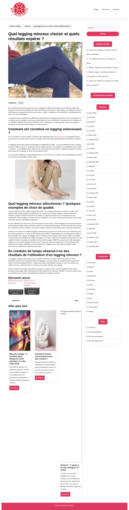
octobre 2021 (92, 197)
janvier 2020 (92, 233)
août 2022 (91, 166)
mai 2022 (91, 171)
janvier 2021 (92, 219)
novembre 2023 (93, 139)
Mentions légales (61, 505)
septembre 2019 (93, 246)
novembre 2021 (93, 193)
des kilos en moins (60, 136)
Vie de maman (93, 307)
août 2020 (91, 228)
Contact (71, 505)
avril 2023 (91, 148)
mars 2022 (91, 179)
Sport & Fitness (93, 302)
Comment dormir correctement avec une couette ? (44, 356)
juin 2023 (91, 144)
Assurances (92, 262)
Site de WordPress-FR (95, 341)
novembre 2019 (93, 237)
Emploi (90, 285)
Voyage (90, 311)
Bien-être (91, 267)
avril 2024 (91, 131)
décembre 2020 (93, 224)
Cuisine (90, 271)
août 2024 (91, 117)
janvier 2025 (92, 113)
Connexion (91, 327)
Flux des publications (95, 332)
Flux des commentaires (95, 336)
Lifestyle (96, 9)
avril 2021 (91, 206)
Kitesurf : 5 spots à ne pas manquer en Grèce (69, 467)
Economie (116, 9)
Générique (91, 289)
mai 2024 (91, 126)
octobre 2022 (92, 157)
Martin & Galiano (15, 26)
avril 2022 (91, 175)
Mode (90, 298)
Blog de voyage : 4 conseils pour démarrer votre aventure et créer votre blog (18, 359)
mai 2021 (91, 202)
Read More (15, 388)
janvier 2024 (92, 135)
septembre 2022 (93, 162)
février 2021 (92, 215)
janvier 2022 (92, 188)
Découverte (105, 9)
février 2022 (92, 184)
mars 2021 (91, 211)
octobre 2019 (92, 242)
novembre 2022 (93, 153)
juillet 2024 (91, 122)
